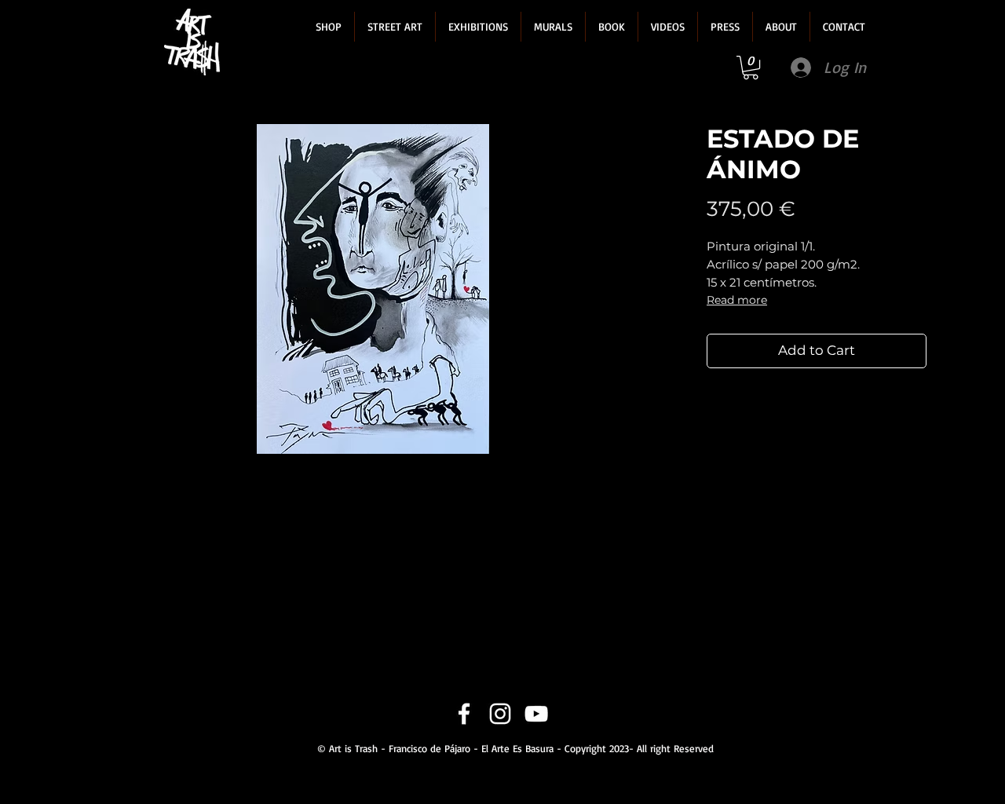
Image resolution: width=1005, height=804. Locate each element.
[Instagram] (500, 714)
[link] (750, 67)
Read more (737, 300)
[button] (328, 27)
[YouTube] (536, 714)
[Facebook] (464, 714)
